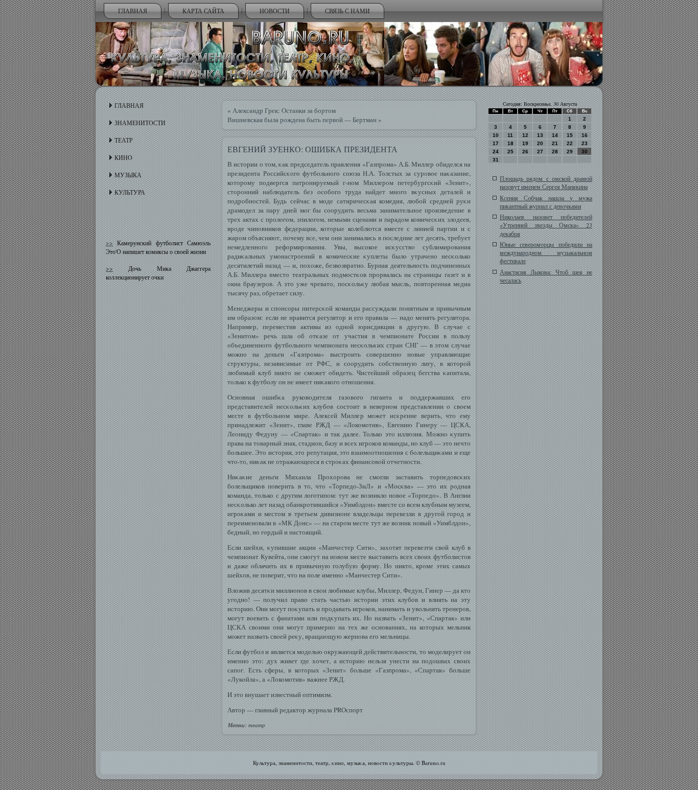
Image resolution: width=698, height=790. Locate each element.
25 (510, 151)
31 (496, 159)
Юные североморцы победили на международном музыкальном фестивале (546, 252)
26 (525, 151)
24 (496, 151)
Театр (123, 140)
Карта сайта (203, 11)
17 (496, 143)
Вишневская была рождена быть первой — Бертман (302, 119)
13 (540, 135)
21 (555, 143)
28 (555, 151)
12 (525, 135)
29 (570, 151)
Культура (129, 192)
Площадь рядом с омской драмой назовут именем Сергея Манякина (546, 182)
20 (540, 143)
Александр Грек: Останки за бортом (284, 110)
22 (570, 143)
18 (510, 143)
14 (555, 135)
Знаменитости (140, 123)
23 (584, 143)
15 (570, 135)
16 (584, 135)
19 (525, 143)
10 (496, 135)
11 (510, 135)
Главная (132, 11)
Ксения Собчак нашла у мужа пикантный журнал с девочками (546, 202)
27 (540, 151)
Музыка (128, 175)
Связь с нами (347, 11)
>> (109, 243)
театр (256, 725)
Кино (123, 157)
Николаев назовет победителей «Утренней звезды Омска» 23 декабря (546, 225)
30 (584, 151)
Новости (275, 11)
